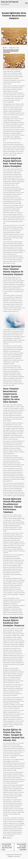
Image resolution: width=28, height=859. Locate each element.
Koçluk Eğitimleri (9, 2)
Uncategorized (8, 837)
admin (5, 47)
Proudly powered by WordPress (14, 854)
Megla (10, 856)
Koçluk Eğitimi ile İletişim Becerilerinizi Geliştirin (21, 847)
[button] (26, 3)
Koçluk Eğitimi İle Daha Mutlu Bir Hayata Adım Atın (7, 847)
